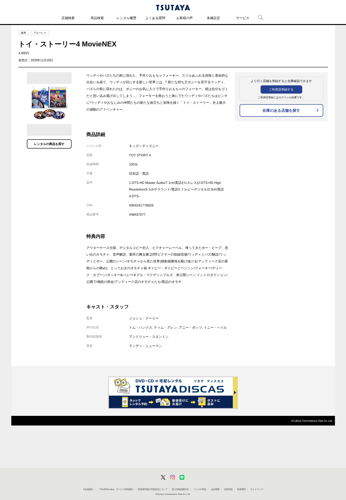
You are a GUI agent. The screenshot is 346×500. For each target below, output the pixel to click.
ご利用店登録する (281, 89)
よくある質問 (155, 18)
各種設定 (213, 18)
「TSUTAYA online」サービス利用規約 (115, 489)
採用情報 (228, 489)
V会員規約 (88, 489)
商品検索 (97, 18)
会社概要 (215, 489)
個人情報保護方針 (180, 489)
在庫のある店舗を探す (281, 110)
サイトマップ (256, 489)
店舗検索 (68, 18)
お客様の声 (184, 18)
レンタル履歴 (126, 18)
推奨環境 (241, 489)
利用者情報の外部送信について (152, 489)
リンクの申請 (199, 489)
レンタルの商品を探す (49, 144)
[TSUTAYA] (173, 7)
